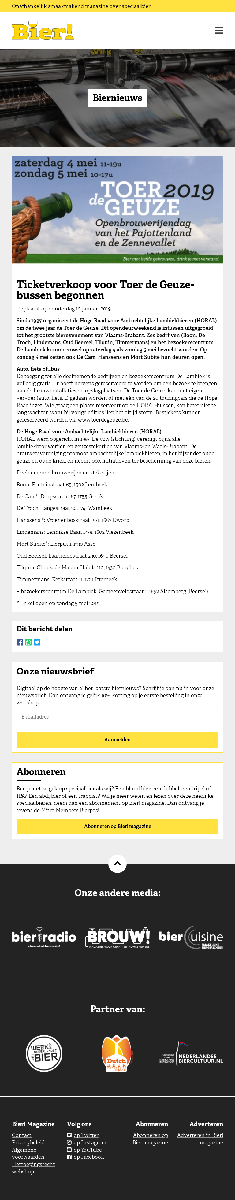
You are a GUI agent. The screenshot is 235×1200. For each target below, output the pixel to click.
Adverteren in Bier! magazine (200, 1139)
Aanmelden (117, 740)
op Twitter (86, 1135)
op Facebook (89, 1157)
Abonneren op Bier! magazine (117, 826)
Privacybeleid (28, 1142)
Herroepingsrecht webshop (33, 1168)
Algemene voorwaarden (28, 1153)
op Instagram (90, 1142)
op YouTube (88, 1149)
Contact (22, 1135)
